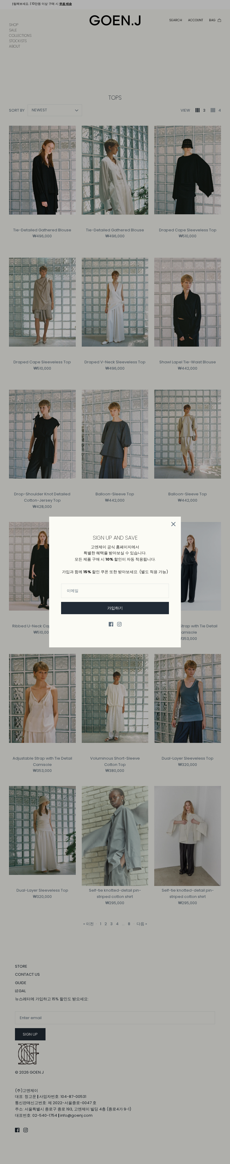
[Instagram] (119, 624)
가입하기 (115, 608)
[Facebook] (111, 624)
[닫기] (173, 524)
